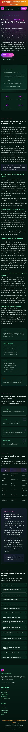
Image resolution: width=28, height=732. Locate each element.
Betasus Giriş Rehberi (5, 690)
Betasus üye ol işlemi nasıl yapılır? (10, 599)
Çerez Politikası (4, 712)
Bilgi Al (23, 8)
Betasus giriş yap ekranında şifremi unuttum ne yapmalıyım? (12, 622)
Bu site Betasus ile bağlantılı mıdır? (10, 652)
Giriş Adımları (4, 692)
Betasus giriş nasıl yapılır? (8, 585)
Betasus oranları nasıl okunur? (9, 642)
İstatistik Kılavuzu (4, 694)
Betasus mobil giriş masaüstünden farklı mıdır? (11, 628)
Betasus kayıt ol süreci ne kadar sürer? (11, 603)
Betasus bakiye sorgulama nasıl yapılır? (11, 612)
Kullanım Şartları (4, 710)
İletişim (2, 714)
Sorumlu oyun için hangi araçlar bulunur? (11, 657)
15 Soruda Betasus (7, 59)
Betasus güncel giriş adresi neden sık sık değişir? (11, 590)
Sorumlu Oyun (4, 696)
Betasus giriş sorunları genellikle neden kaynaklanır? (11, 648)
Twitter (13, 682)
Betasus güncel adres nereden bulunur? (11, 595)
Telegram (5, 682)
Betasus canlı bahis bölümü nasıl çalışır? (11, 617)
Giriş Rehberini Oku (7, 54)
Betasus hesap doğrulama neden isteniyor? (12, 638)
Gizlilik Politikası (4, 708)
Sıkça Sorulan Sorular (5, 698)
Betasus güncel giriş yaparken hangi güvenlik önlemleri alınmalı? (12, 633)
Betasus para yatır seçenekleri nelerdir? (11, 608)
